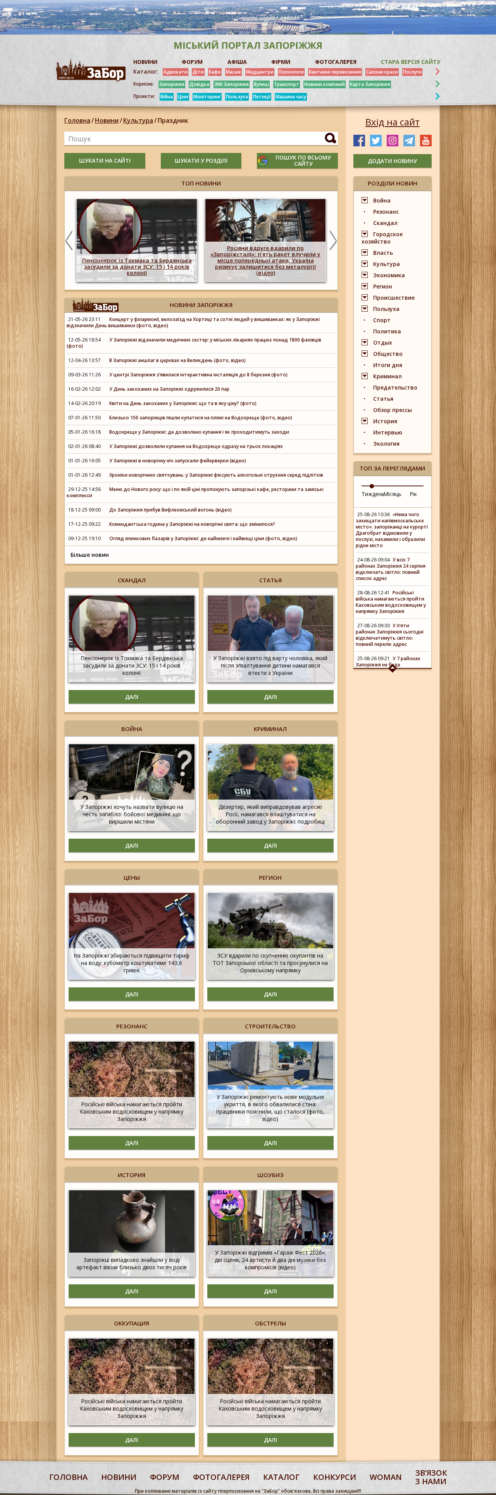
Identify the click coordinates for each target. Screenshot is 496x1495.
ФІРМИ (280, 61)
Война (382, 200)
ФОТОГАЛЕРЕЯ (335, 61)
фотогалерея (221, 1477)
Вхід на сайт (392, 122)
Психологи (291, 72)
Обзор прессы (392, 410)
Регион (382, 286)
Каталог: (145, 72)
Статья (383, 398)
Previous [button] (68, 240)
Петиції (261, 96)
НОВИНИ (145, 61)
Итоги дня (387, 365)
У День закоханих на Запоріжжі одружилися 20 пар (169, 389)
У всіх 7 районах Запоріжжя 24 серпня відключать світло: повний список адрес (390, 569)
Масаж (233, 72)
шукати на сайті (105, 160)
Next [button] (333, 240)
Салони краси (382, 72)
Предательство (395, 387)
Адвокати (176, 72)
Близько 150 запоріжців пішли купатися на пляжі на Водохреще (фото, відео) (200, 417)
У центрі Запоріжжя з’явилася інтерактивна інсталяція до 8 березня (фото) (198, 374)
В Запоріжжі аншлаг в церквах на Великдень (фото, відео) (178, 360)
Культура (138, 120)
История (385, 421)
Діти (198, 72)
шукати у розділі (201, 160)
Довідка (199, 84)
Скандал (385, 223)
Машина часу (291, 96)
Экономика (389, 275)
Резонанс (386, 211)
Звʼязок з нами (431, 1477)
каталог (281, 1477)
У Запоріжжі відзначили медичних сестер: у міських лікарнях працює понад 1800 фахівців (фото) (194, 342)
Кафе (215, 72)
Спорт (382, 320)
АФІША (237, 61)
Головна (77, 120)
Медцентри (260, 72)
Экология (386, 443)
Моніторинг (207, 96)
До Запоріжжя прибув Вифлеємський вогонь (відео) (170, 509)
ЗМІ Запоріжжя (231, 84)
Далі (131, 696)
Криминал (387, 376)
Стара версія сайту (410, 61)
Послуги (412, 72)
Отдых (382, 342)
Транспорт (286, 84)
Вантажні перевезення (335, 72)
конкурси (334, 1477)
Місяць (392, 494)
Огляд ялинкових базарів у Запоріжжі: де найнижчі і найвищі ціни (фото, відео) (203, 538)
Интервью (387, 432)
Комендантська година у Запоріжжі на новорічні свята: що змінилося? (192, 524)
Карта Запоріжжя (370, 84)
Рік (413, 494)
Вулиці (261, 84)
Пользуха (237, 96)
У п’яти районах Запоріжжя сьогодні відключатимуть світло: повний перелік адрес (390, 634)
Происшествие (394, 297)
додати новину (392, 161)
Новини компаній (324, 84)
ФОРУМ (192, 61)
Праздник (173, 120)
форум (164, 1477)
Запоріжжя (171, 84)
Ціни (183, 96)
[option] (136, 240)
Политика (387, 331)
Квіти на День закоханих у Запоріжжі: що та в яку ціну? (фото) (183, 403)
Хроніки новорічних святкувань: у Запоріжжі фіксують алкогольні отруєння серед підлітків (216, 475)
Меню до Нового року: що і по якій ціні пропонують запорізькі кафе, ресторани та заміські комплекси (195, 492)
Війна (166, 96)
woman (386, 1477)
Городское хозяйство (382, 237)
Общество (388, 353)
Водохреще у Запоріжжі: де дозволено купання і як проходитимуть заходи (199, 432)
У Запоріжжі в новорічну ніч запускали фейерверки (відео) (177, 460)
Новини (107, 120)
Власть (383, 252)
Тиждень (373, 494)
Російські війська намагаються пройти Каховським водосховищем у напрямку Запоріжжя (391, 601)
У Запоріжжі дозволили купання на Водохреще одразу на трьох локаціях (196, 446)
